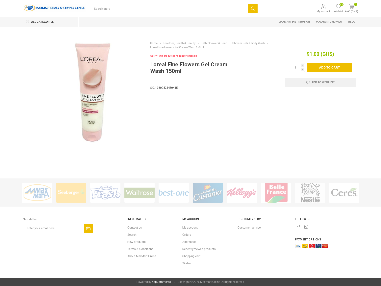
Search (253, 8)
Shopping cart (191, 256)
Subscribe (88, 228)
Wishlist (187, 263)
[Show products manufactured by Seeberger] (71, 192)
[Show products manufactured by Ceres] (344, 192)
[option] (37, 192)
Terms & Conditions (140, 249)
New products (136, 242)
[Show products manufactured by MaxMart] (37, 192)
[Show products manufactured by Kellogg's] (242, 192)
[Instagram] (306, 227)
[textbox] (169, 8)
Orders (186, 234)
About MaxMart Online (141, 256)
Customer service (249, 227)
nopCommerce (161, 281)
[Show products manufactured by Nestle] (310, 192)
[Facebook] (298, 227)
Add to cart (329, 67)
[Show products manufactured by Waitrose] (139, 192)
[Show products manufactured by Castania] (208, 192)
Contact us (134, 227)
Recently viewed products (199, 249)
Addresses (189, 242)
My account (323, 11)
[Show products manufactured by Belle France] (276, 192)
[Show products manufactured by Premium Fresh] (105, 192)
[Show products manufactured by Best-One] (174, 192)
